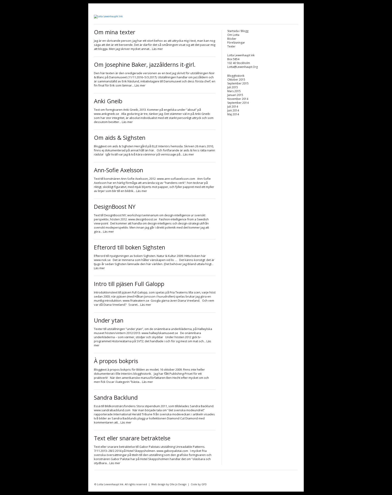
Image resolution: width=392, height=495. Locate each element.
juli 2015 (232, 87)
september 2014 (238, 103)
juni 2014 (233, 110)
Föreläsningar (236, 42)
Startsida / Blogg (237, 31)
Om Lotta (233, 35)
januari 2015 (235, 95)
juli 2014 (232, 106)
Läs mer (157, 49)
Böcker (231, 39)
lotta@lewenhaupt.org (242, 67)
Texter (231, 46)
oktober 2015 (236, 79)
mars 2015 (234, 91)
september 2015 (238, 83)
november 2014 (237, 99)
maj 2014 (233, 114)
